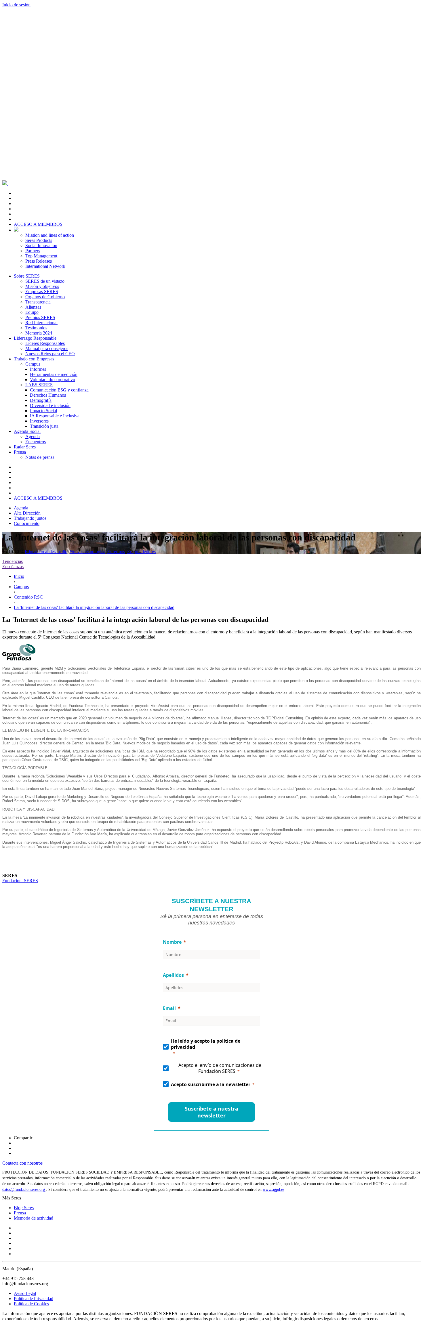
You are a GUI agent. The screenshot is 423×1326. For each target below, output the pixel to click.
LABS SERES (39, 384)
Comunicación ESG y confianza (59, 389)
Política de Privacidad (33, 1298)
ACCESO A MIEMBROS (38, 224)
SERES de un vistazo (44, 281)
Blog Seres (24, 1207)
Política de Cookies (31, 1303)
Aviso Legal (25, 1293)
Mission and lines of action (49, 235)
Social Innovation (41, 245)
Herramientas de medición (53, 374)
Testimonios (36, 327)
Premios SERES (40, 317)
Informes (38, 369)
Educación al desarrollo (46, 551)
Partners (32, 250)
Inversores (39, 421)
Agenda (32, 436)
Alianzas (33, 307)
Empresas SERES (41, 291)
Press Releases (38, 261)
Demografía (41, 400)
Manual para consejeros (46, 348)
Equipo (32, 312)
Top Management (41, 255)
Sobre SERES (27, 276)
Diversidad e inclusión (50, 405)
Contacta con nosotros (22, 1163)
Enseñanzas (13, 566)
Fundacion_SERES (20, 880)
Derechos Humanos (48, 395)
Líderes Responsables (45, 343)
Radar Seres (25, 446)
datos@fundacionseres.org (24, 1189)
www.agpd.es (273, 1189)
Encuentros (35, 441)
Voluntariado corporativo (52, 379)
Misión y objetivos (42, 286)
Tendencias (12, 561)
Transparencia (38, 301)
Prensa (20, 452)
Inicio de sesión (16, 4)
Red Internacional (41, 322)
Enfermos (116, 551)
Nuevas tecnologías (87, 551)
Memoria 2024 (38, 332)
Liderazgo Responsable (35, 338)
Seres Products (38, 240)
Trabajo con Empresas (34, 358)
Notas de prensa (39, 457)
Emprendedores (141, 551)
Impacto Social (43, 410)
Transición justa (44, 426)
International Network (45, 266)
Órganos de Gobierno (45, 296)
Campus (32, 364)
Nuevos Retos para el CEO (50, 353)
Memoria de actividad (33, 1218)
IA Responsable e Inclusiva (54, 415)
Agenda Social (27, 431)
